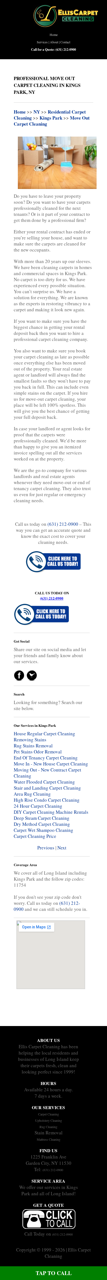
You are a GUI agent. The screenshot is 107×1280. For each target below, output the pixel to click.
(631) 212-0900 (51, 598)
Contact (65, 42)
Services (42, 42)
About (54, 42)
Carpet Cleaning (48, 1114)
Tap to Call (54, 1273)
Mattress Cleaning (48, 1139)
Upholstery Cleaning (48, 1120)
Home (54, 34)
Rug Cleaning (48, 1126)
